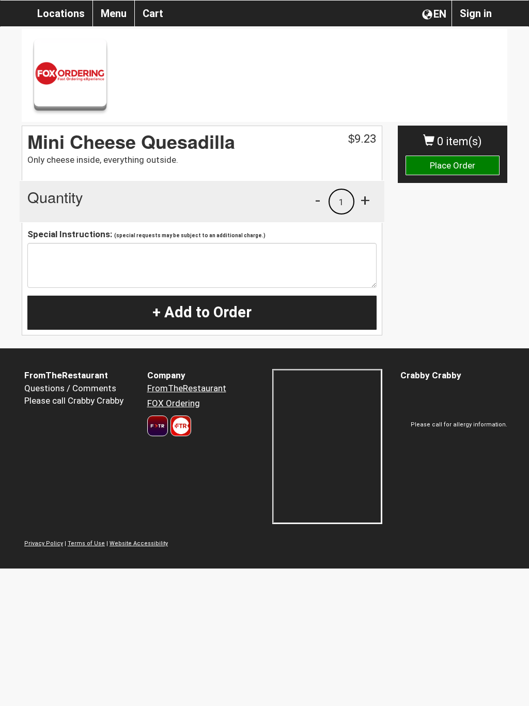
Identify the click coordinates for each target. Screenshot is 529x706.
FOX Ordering (173, 403)
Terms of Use (86, 543)
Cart (153, 13)
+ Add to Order (202, 312)
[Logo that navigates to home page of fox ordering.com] (179, 426)
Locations (61, 13)
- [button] (317, 200)
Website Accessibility (139, 543)
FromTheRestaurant (186, 388)
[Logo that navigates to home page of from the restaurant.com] (157, 426)
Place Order (452, 165)
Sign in (476, 13)
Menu (114, 13)
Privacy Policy (43, 543)
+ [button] (365, 200)
